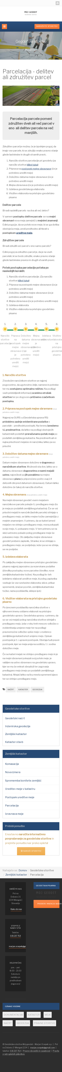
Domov (23, 870)
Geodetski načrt (15, 718)
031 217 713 (15, 936)
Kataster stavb (14, 742)
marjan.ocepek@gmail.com (21, 946)
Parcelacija (12, 805)
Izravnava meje (14, 813)
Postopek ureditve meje (19, 797)
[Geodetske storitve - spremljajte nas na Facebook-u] (57, 3)
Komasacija (12, 763)
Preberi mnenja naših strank (48, 904)
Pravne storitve (44, 1023)
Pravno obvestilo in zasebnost (36, 1051)
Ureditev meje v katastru (20, 788)
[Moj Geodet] (31, 13)
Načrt (11, 689)
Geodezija (37, 689)
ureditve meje (24, 233)
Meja (48, 1014)
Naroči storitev (32, 851)
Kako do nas (16, 909)
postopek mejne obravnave (36, 168)
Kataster (23, 689)
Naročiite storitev (47, 26)
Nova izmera (12, 772)
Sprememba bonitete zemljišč (23, 780)
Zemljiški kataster (16, 734)
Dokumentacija (13, 1014)
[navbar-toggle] (4, 26)
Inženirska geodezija (17, 726)
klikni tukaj (32, 164)
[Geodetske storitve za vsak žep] (46, 894)
